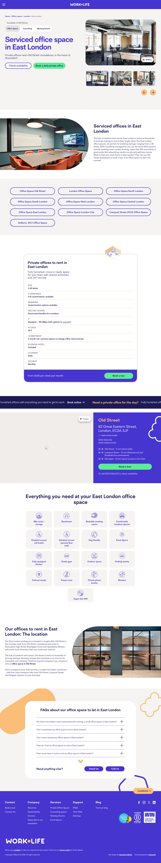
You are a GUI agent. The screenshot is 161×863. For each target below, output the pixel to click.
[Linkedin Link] (154, 802)
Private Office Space (59, 807)
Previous (144, 92)
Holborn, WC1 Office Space (32, 222)
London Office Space (80, 191)
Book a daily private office (49, 65)
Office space (17, 16)
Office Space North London (128, 191)
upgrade (66, 322)
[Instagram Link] (144, 802)
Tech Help (77, 812)
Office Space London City (80, 212)
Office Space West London (80, 201)
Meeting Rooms (43, 28)
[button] (3, 4)
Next (153, 92)
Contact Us (10, 812)
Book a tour (119, 375)
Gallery (149, 60)
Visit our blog (102, 807)
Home (7, 16)
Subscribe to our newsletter (35, 822)
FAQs (75, 807)
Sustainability (34, 812)
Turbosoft (152, 855)
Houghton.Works (125, 855)
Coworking (27, 28)
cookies (17, 850)
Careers (31, 816)
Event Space (56, 820)
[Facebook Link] (139, 802)
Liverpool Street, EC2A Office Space (128, 212)
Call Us (115, 768)
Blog (98, 802)
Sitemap (77, 816)
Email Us (93, 768)
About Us (32, 807)
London (27, 16)
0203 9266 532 (105, 440)
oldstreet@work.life (107, 442)
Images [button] (86, 419)
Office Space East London (32, 212)
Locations (143, 790)
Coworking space (58, 812)
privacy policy (65, 850)
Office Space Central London (128, 201)
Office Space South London (32, 201)
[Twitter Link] (149, 802)
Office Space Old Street (32, 191)
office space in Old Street (24, 663)
